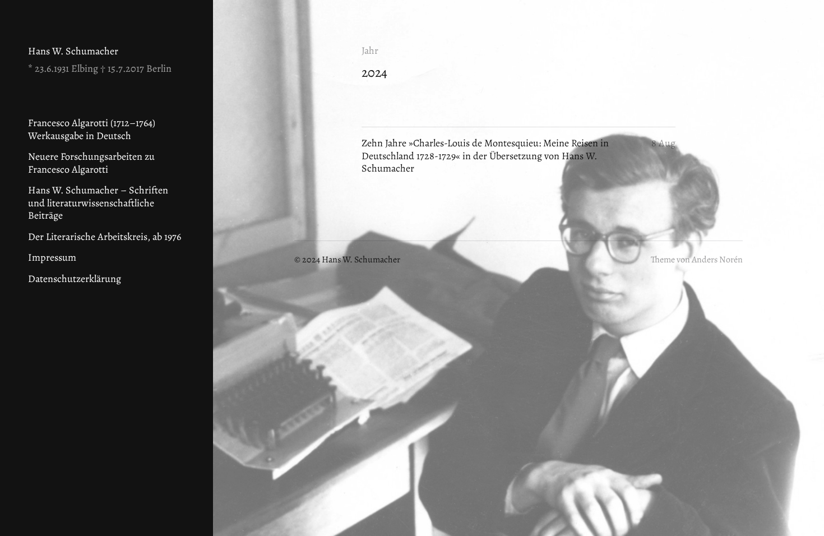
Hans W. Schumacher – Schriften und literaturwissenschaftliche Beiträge (98, 202)
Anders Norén (717, 259)
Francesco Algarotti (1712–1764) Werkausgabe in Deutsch (91, 129)
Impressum (52, 257)
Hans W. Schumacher (73, 51)
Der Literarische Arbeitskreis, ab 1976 (104, 236)
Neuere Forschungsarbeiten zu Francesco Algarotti (91, 163)
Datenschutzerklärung (74, 278)
